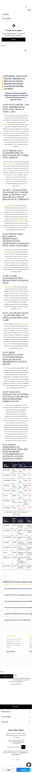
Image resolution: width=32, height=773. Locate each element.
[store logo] (17, 5)
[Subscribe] (23, 747)
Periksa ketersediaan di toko (7, 676)
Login (8, 770)
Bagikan (15, 675)
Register (23, 770)
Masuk (7, 14)
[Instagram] (18, 760)
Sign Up (13, 39)
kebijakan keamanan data (18, 741)
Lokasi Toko (15, 706)
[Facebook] (14, 760)
